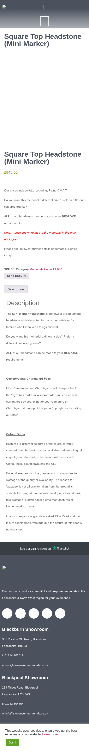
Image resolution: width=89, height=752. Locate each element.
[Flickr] (60, 613)
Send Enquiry (16, 275)
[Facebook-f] (7, 613)
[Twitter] (20, 613)
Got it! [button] (12, 742)
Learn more (50, 734)
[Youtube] (47, 613)
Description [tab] (16, 289)
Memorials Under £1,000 (46, 269)
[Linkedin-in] (34, 613)
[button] (44, 21)
